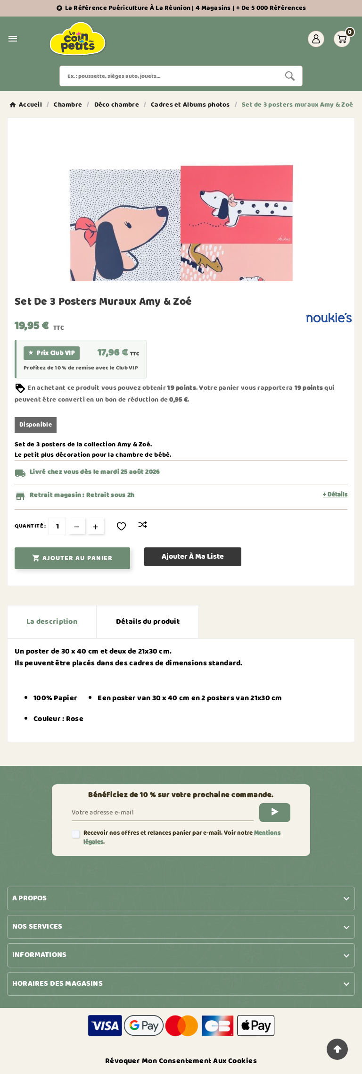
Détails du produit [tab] (148, 622)
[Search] (290, 76)
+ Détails (335, 495)
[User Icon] (316, 39)
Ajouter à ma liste (193, 556)
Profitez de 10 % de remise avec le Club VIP (81, 368)
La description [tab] (51, 622)
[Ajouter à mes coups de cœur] (121, 526)
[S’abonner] (274, 812)
